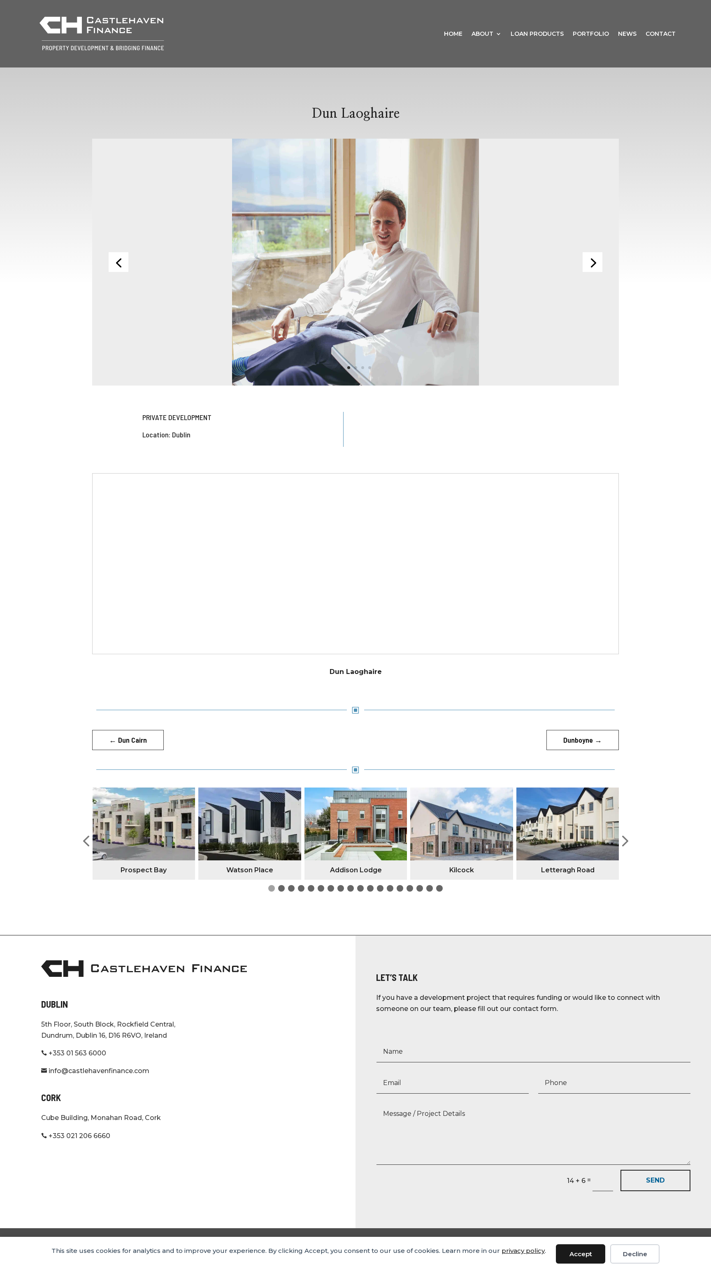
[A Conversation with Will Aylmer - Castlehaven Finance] (355, 261)
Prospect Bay (144, 870)
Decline (635, 1254)
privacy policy (523, 1251)
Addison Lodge (356, 870)
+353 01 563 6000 (73, 1053)
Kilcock (461, 870)
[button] (86, 841)
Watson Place (249, 870)
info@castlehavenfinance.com (95, 1071)
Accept (580, 1254)
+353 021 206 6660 (75, 1136)
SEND (655, 1180)
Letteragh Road (568, 870)
